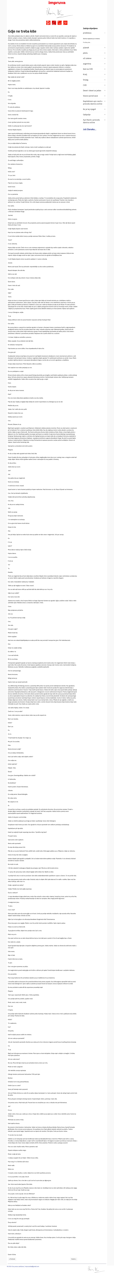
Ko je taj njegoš (89, 109)
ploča (85, 53)
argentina (87, 63)
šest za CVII (88, 69)
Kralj (85, 74)
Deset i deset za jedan (92, 90)
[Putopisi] (65, 22)
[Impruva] (57, 3)
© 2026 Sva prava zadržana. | (16, 1266)
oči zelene (87, 58)
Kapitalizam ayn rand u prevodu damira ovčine (92, 102)
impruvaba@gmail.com (32, 1266)
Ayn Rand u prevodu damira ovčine (91, 121)
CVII (85, 85)
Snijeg (85, 80)
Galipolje (86, 114)
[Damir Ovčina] (57, 12)
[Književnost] (54, 22)
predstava (87, 33)
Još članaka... (89, 129)
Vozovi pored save (90, 96)
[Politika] (60, 22)
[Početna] (48, 22)
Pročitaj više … (87, 42)
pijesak (86, 47)
